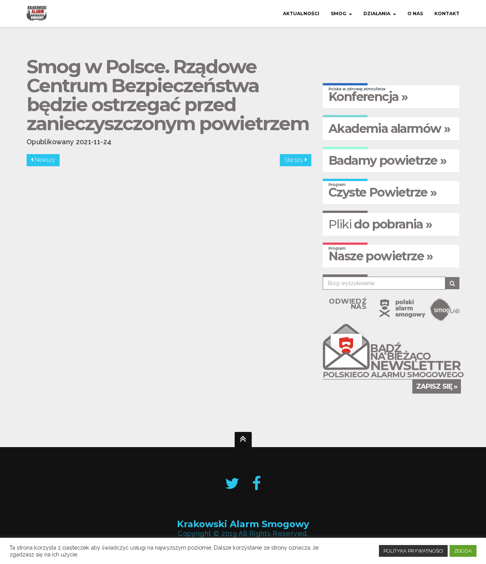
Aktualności (301, 13)
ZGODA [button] (463, 551)
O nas (415, 13)
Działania (376, 13)
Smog (338, 13)
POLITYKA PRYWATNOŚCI (413, 551)
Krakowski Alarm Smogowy (243, 524)
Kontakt (446, 13)
